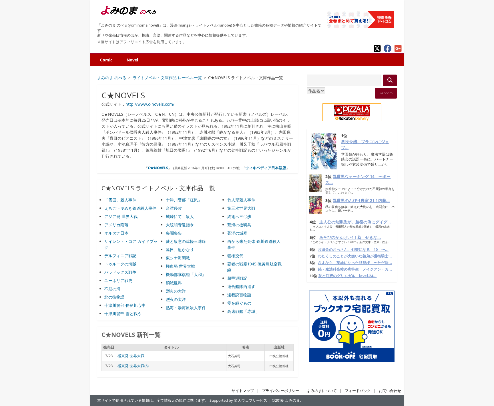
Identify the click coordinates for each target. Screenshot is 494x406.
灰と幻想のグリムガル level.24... (347, 275)
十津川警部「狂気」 (184, 200)
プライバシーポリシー (280, 390)
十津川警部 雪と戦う (123, 313)
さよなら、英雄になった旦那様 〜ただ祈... (355, 262)
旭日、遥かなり (180, 249)
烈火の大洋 (176, 291)
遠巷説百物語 (239, 294)
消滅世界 (174, 282)
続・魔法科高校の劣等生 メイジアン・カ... (355, 269)
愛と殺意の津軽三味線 (186, 241)
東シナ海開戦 (178, 258)
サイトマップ (243, 390)
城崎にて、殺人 (180, 216)
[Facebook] (388, 50)
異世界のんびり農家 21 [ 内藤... (361, 200)
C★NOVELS (158, 167)
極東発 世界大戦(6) (133, 365)
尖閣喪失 (174, 233)
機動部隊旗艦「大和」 (186, 274)
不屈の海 (112, 288)
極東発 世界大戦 (180, 266)
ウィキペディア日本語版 (265, 167)
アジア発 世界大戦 (121, 216)
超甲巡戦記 (237, 278)
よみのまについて (322, 390)
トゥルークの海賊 (120, 264)
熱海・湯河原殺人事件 (186, 307)
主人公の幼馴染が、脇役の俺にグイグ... (355, 222)
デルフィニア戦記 (120, 255)
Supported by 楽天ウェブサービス (238, 400)
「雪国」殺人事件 (120, 200)
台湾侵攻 (174, 208)
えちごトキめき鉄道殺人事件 (130, 208)
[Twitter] (377, 50)
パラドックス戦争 (120, 272)
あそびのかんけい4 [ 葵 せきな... (350, 237)
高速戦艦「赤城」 (243, 311)
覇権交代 (235, 255)
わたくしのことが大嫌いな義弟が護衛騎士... (355, 256)
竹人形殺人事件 (241, 200)
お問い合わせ (390, 390)
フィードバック (358, 390)
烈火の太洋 (176, 299)
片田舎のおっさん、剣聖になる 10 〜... (353, 249)
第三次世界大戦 (241, 208)
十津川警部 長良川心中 (125, 305)
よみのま (292, 400)
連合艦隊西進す (241, 286)
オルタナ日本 (116, 233)
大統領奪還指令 (180, 224)
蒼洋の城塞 (237, 233)
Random (386, 93)
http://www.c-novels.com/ (150, 104)
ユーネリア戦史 (118, 280)
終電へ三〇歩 (239, 216)
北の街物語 (114, 297)
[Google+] (398, 50)
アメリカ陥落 (116, 224)
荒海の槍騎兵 (239, 224)
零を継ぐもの (239, 303)
